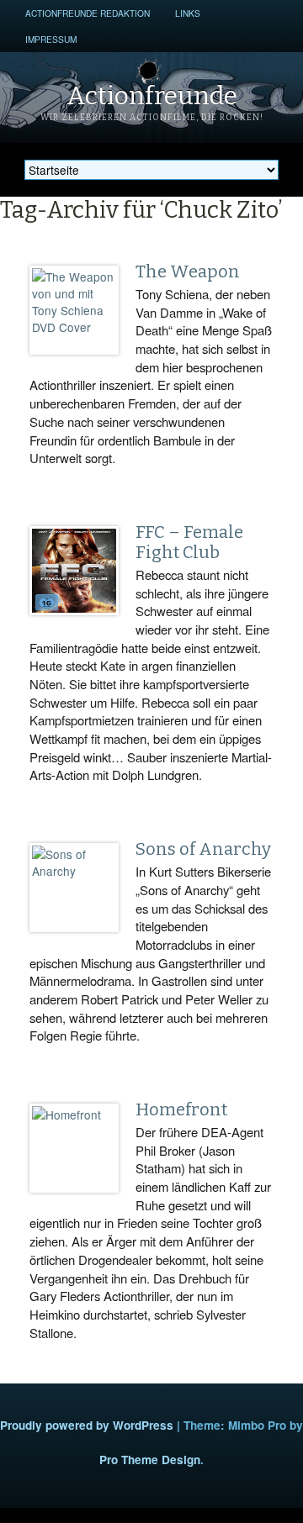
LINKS (187, 13)
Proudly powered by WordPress (86, 1425)
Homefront (181, 1109)
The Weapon (188, 271)
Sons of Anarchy (203, 849)
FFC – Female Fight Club (189, 542)
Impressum (51, 39)
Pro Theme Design (149, 1460)
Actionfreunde (151, 96)
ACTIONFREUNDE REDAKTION (87, 13)
